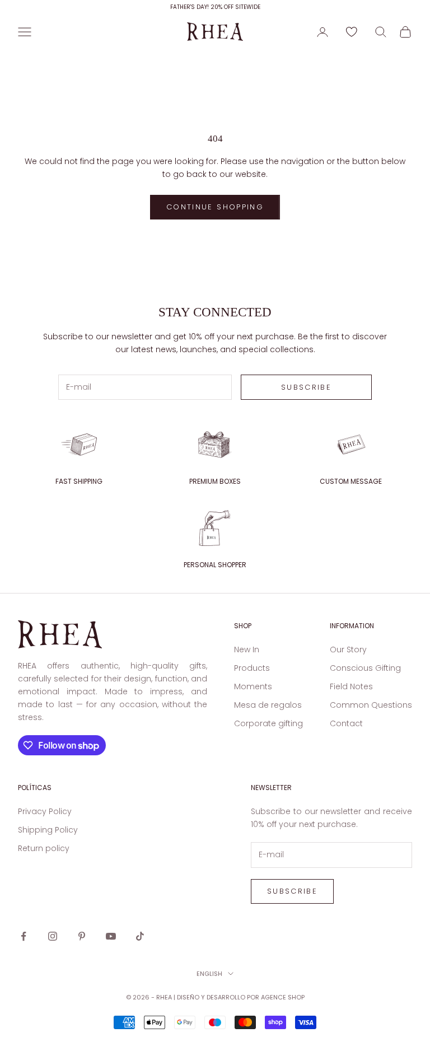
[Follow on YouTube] (110, 936)
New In (246, 649)
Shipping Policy (48, 829)
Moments (253, 686)
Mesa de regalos (268, 705)
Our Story (348, 649)
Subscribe (306, 387)
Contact (346, 723)
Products (252, 668)
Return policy (43, 848)
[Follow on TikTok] (140, 936)
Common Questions (371, 705)
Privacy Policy (45, 811)
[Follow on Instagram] (52, 936)
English (209, 973)
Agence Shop (283, 997)
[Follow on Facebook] (23, 936)
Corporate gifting (268, 723)
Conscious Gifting (365, 668)
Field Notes (351, 686)
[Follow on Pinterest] (81, 936)
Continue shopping (215, 207)
